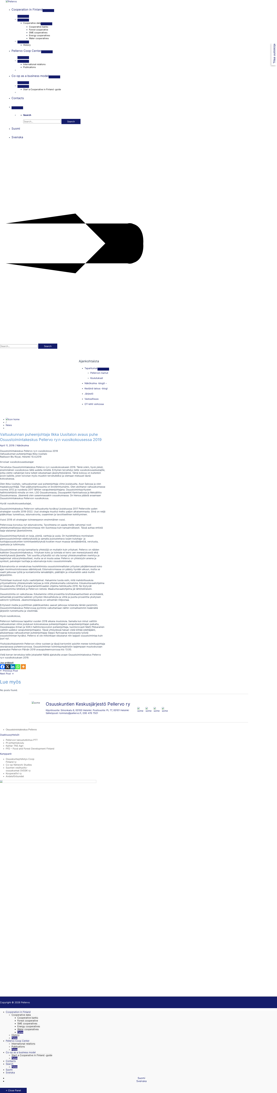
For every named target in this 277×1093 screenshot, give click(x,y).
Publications (18, 1046)
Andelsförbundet (15, 776)
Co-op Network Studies (19, 764)
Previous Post (9, 670)
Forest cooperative (27, 1020)
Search (9, 1063)
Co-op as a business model (21, 1052)
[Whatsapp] (17, 666)
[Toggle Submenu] (103, 369)
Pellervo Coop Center (17, 1040)
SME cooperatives (27, 1023)
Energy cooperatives (28, 1026)
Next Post (7, 673)
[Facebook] (2, 666)
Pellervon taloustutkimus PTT (22, 739)
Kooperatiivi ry (14, 773)
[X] (7, 666)
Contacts (11, 1061)
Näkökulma (23, 445)
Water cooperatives (28, 1029)
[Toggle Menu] (48, 10)
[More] (23, 666)
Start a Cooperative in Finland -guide (32, 1055)
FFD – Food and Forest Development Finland (30, 748)
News (9, 425)
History (15, 1035)
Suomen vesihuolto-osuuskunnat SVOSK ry (18, 769)
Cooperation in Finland (18, 1011)
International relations (23, 1043)
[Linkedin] (12, 666)
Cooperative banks (27, 1017)
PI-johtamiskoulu (15, 742)
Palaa (20, 1032)
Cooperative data (21, 1014)
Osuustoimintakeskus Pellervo (21, 729)
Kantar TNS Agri (14, 745)
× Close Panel (13, 1090)
